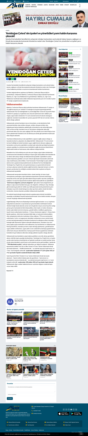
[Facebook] (64, 409)
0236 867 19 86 (37, 410)
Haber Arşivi (68, 425)
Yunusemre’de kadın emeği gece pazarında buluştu (74, 69)
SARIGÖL (27, 4)
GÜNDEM (39, 4)
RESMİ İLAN (73, 4)
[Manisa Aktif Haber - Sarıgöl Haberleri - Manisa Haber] (15, 6)
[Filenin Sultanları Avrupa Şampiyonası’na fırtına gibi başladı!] (76, 101)
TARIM (61, 4)
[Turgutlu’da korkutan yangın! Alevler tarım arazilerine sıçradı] (31, 316)
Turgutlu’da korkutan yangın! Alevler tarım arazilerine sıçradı (31, 323)
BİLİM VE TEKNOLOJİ (31, 6)
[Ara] (80, 5)
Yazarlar (10, 1)
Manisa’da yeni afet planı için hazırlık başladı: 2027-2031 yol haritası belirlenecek (74, 76)
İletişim (10, 430)
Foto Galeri (26, 1)
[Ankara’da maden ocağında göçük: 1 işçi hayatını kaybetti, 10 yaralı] (14, 316)
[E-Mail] (16, 304)
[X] (66, 409)
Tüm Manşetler (30, 425)
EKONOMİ (51, 4)
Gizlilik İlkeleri (27, 430)
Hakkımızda (41, 430)
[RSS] (76, 409)
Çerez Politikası (34, 430)
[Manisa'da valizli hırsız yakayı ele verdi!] (47, 316)
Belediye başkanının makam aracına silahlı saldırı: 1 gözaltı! (47, 338)
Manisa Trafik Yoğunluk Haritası (72, 422)
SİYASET (66, 4)
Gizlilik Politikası (55, 434)
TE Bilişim (80, 432)
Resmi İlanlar (18, 1)
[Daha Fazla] (15, 79)
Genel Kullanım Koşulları (18, 430)
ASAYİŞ (46, 4)
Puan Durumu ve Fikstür (13, 425)
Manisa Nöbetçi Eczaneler (14, 422)
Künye (7, 430)
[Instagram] (69, 409)
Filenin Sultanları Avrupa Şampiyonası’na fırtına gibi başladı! (75, 56)
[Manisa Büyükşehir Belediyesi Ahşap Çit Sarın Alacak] (64, 101)
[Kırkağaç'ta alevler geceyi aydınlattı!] (14, 331)
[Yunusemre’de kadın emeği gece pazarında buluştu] (76, 113)
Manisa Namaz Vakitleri (51, 422)
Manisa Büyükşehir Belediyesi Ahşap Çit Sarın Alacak (63, 106)
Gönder (10, 398)
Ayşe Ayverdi (8, 81)
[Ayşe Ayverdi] (10, 301)
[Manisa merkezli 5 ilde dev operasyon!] (31, 331)
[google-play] (76, 413)
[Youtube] (71, 409)
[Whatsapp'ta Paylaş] (12, 79)
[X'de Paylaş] (10, 79)
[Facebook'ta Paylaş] (7, 79)
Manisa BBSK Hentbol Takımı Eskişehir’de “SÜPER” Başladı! (74, 90)
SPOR (57, 4)
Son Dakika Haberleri (50, 425)
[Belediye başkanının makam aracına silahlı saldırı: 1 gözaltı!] (47, 331)
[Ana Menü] (79, 7)
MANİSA (34, 4)
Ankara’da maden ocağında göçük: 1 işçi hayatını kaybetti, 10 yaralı (14, 323)
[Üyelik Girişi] (81, 1)
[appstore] (64, 413)
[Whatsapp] (74, 409)
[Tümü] (80, 49)
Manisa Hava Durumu (32, 422)
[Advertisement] (32, 283)
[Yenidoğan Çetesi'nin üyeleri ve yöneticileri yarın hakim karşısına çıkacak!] (31, 62)
